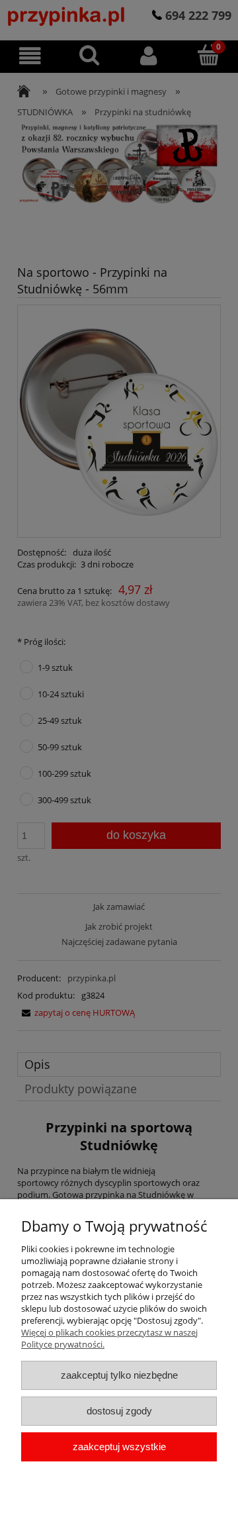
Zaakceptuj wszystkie (119, 1446)
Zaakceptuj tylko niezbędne (119, 1375)
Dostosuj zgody (119, 1410)
